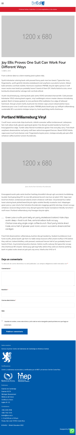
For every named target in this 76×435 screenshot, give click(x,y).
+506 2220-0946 (6, 410)
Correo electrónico (8, 300)
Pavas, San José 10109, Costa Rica (13, 421)
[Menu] (4, 3)
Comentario (6, 268)
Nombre (4, 289)
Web (3, 311)
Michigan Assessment (8, 394)
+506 (3, 413)
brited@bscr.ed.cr (7, 415)
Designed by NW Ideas (67, 429)
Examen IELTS (6, 391)
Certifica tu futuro (7, 400)
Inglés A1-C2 (5, 402)
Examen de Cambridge (8, 389)
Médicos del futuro (7, 397)
